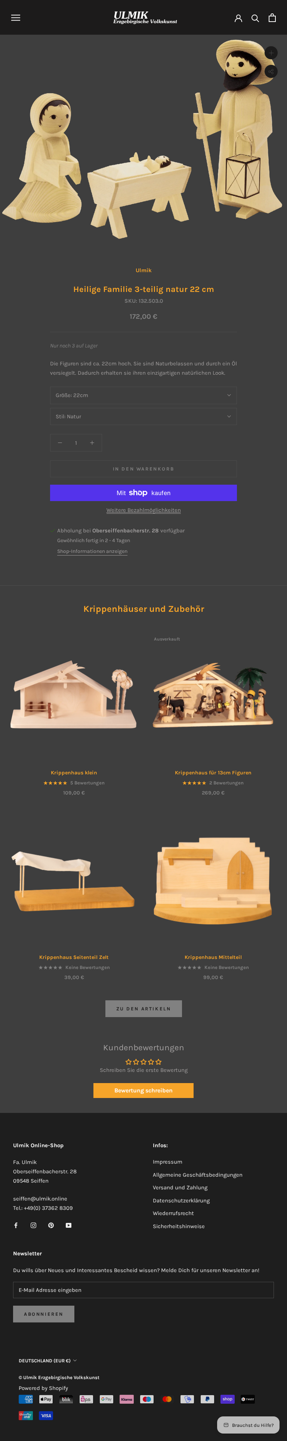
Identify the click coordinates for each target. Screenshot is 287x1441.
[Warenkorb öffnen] (272, 17)
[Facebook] (16, 1225)
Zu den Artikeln (143, 1008)
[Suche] (255, 18)
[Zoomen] (271, 52)
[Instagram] (33, 1225)
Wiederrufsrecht (173, 1213)
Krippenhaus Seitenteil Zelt (74, 957)
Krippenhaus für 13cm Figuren (213, 773)
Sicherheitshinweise (179, 1226)
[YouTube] (68, 1225)
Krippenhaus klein (74, 773)
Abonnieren (44, 1314)
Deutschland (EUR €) (45, 1360)
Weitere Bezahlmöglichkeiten (144, 510)
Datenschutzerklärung (181, 1200)
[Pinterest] (51, 1225)
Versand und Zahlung (180, 1187)
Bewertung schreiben (143, 1090)
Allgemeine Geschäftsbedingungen (198, 1174)
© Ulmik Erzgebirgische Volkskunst (59, 1377)
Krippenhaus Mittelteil (213, 957)
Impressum (167, 1161)
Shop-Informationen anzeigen (92, 551)
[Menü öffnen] (15, 18)
